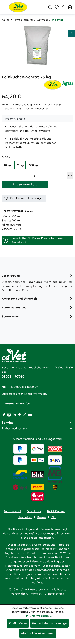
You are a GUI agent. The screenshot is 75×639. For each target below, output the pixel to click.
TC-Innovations (53, 593)
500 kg (33, 165)
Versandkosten (13, 533)
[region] (37, 45)
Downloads (34, 511)
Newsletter (25, 517)
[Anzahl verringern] (5, 175)
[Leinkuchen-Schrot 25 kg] (37, 45)
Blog (54, 517)
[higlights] (71, 33)
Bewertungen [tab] (10, 316)
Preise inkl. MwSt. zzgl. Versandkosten (25, 108)
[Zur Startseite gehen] (26, 7)
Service (8, 422)
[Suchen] (50, 7)
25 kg (20, 165)
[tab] (37, 282)
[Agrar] (58, 84)
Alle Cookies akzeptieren (37, 633)
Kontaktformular (35, 393)
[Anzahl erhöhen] (64, 175)
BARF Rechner (56, 511)
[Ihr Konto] (63, 7)
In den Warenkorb (25, 184)
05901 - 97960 (13, 376)
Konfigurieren (18, 623)
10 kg (7, 165)
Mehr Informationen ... (37, 615)
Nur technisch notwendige (49, 623)
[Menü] (3, 7)
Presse (41, 517)
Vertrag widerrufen (17, 403)
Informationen (14, 428)
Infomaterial (12, 511)
